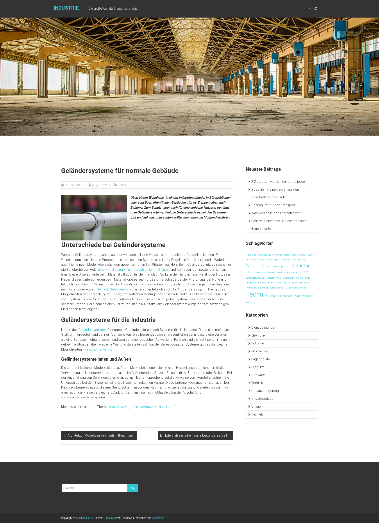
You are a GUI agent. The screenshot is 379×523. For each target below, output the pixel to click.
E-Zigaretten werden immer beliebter (278, 182)
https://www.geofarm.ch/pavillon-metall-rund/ (142, 407)
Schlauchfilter (277, 287)
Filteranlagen (259, 259)
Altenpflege (252, 254)
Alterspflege (265, 254)
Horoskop (277, 266)
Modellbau (288, 277)
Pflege (307, 277)
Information (259, 351)
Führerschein (285, 259)
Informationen (253, 272)
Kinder (272, 272)
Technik (122, 185)
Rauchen (297, 282)
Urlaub (256, 406)
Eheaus (303, 254)
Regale (306, 282)
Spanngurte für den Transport (273, 205)
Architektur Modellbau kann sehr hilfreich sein (98, 435)
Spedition (302, 287)
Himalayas (110, 517)
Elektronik (258, 335)
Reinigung (251, 287)
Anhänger (277, 254)
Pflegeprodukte (253, 282)
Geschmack (299, 259)
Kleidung (281, 272)
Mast (279, 277)
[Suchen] (132, 488)
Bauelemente (291, 254)
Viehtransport (286, 295)
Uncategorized (262, 399)
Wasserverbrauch (303, 295)
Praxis (278, 282)
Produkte (258, 367)
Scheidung (263, 287)
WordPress (158, 517)
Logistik (270, 277)
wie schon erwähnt (97, 349)
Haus (269, 266)
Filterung (272, 259)
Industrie (66, 8)
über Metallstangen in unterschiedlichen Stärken (134, 270)
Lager (303, 272)
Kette (265, 272)
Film (248, 259)
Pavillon (299, 277)
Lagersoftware (253, 277)
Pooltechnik (268, 282)
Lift (264, 277)
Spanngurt (291, 287)
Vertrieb (257, 414)
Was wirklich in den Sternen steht (275, 213)
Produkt (287, 282)
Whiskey (250, 302)
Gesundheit (255, 266)
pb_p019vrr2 (99, 185)
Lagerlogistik (260, 359)
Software (258, 375)
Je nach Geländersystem (115, 289)
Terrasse (273, 295)
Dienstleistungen (263, 328)
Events (311, 254)
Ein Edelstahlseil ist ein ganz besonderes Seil (195, 435)
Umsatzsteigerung (265, 391)
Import (287, 266)
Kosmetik (292, 272)
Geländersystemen (93, 330)
